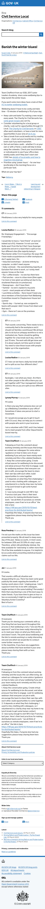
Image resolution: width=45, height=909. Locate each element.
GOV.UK (5, 870)
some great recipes (12, 121)
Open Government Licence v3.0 (15, 884)
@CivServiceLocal (14, 809)
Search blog (7, 30)
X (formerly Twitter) (11, 199)
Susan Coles (6, 53)
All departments (17, 870)
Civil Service (17, 21)
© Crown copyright (22, 903)
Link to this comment (9, 221)
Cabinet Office (27, 21)
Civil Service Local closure (13, 833)
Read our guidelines (9, 852)
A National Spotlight (30, 53)
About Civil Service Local (11, 750)
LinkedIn (7, 202)
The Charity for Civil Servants (21, 128)
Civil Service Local (15, 16)
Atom (27, 822)
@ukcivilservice (33, 811)
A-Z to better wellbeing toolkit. (15, 104)
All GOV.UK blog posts (27, 867)
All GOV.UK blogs (9, 867)
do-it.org (31, 134)
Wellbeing (9, 177)
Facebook (28, 199)
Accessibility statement (12, 873)
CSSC (38, 128)
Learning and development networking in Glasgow (32, 186)
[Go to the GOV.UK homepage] (10, 3)
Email (27, 202)
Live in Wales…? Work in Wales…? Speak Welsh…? (13, 186)
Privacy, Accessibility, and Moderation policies (18, 752)
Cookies (27, 873)
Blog (4, 12)
